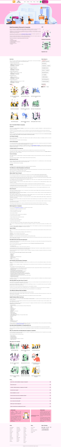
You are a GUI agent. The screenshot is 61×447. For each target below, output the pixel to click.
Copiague (25, 431)
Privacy (34, 1)
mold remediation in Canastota (36, 145)
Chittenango (18, 437)
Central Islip (18, 428)
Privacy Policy (33, 431)
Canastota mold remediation (20, 323)
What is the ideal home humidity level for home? (18, 406)
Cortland (25, 437)
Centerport (18, 427)
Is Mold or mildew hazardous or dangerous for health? (18, 387)
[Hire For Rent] (18, 2)
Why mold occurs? (13, 384)
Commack (25, 428)
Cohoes (18, 441)
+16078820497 (45, 429)
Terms (31, 1)
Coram (24, 432)
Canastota (11, 428)
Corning (25, 433)
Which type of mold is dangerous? (15, 403)
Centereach (11, 438)
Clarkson (18, 438)
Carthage (11, 432)
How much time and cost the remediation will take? (18, 395)
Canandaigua (12, 427)
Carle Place (11, 431)
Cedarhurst (11, 437)
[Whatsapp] (40, 2)
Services (28, 1)
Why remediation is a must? (14, 392)
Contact (37, 1)
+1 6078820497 (45, 2)
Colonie (25, 427)
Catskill (11, 433)
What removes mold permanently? (15, 398)
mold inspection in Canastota (19, 207)
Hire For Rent (33, 427)
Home (25, 1)
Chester (18, 433)
